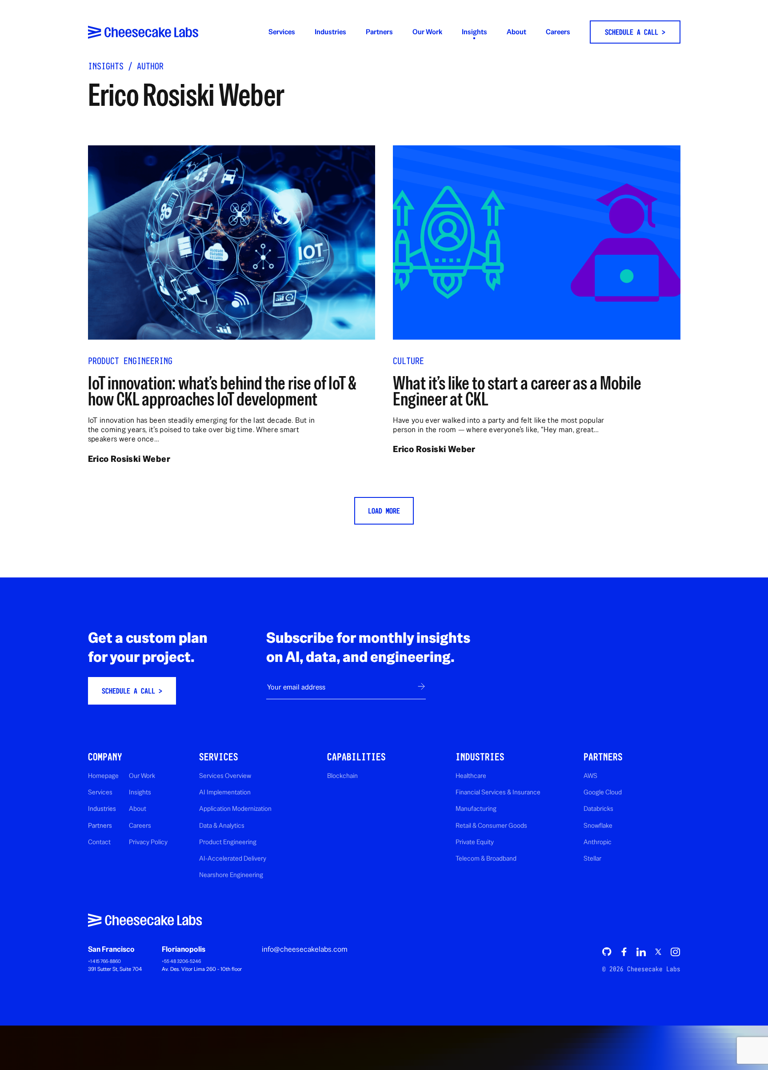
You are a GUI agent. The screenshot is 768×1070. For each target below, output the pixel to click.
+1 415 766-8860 (104, 961)
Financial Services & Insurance (498, 792)
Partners (379, 31)
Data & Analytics (221, 825)
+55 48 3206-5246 (181, 961)
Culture (408, 361)
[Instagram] (675, 952)
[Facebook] (624, 952)
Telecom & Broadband (486, 858)
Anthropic (598, 842)
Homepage (103, 775)
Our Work (427, 31)
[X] (658, 951)
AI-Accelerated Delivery (232, 858)
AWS (590, 775)
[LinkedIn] (641, 952)
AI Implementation (225, 792)
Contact (99, 842)
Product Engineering (130, 361)
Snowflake (598, 825)
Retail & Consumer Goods (491, 825)
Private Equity (475, 842)
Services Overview (225, 775)
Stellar (592, 858)
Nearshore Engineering (231, 874)
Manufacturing (476, 808)
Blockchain (342, 775)
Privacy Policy (148, 842)
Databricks (598, 808)
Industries (330, 31)
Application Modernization (235, 808)
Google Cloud (603, 792)
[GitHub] (607, 952)
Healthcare (471, 775)
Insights (474, 31)
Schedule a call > (635, 32)
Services (281, 31)
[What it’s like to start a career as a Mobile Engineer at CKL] (536, 242)
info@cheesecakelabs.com (305, 949)
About (516, 31)
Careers (558, 31)
